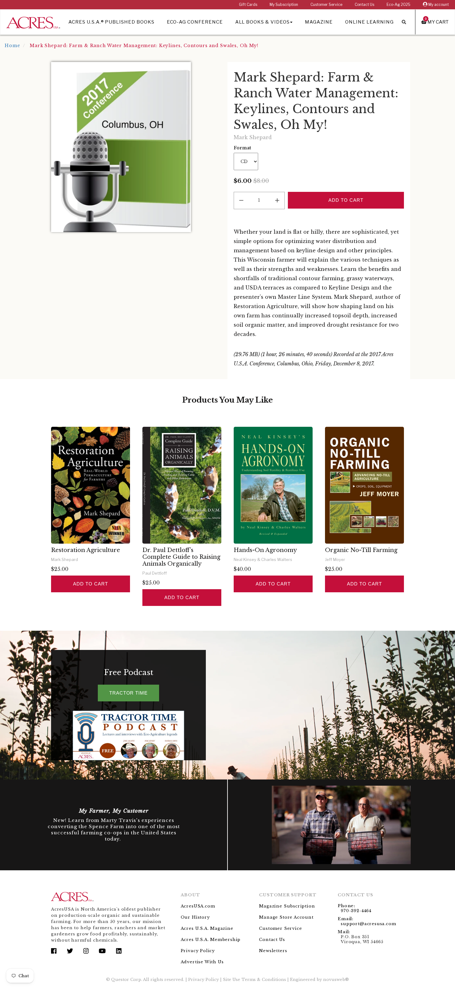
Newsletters (273, 950)
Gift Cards (248, 4)
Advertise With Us (202, 962)
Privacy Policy (198, 950)
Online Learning (369, 22)
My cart (436, 22)
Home (12, 45)
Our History (195, 917)
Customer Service (326, 4)
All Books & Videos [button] (262, 22)
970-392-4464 (356, 910)
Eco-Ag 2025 (398, 4)
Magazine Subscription (287, 906)
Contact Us (364, 4)
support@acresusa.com (368, 923)
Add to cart (90, 583)
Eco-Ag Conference (195, 22)
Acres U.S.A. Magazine (207, 928)
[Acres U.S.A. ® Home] (33, 22)
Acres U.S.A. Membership (211, 939)
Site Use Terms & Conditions (254, 979)
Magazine (319, 22)
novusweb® (336, 979)
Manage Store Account (286, 917)
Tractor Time (128, 692)
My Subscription (284, 4)
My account (438, 4)
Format (242, 148)
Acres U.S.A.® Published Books (111, 22)
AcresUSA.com (198, 906)
